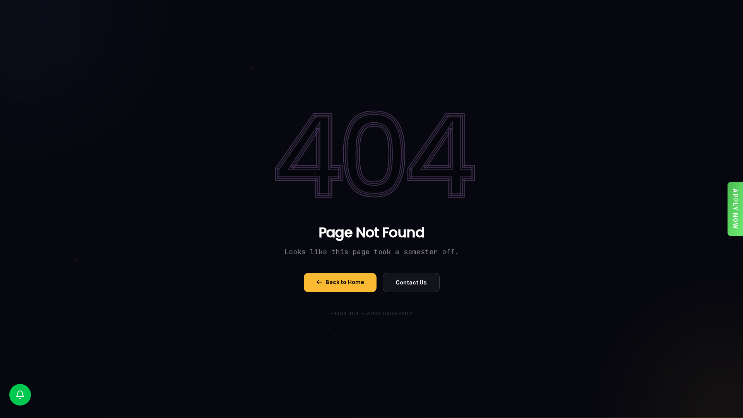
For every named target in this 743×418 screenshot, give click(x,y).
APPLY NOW (735, 209)
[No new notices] (20, 395)
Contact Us (411, 282)
